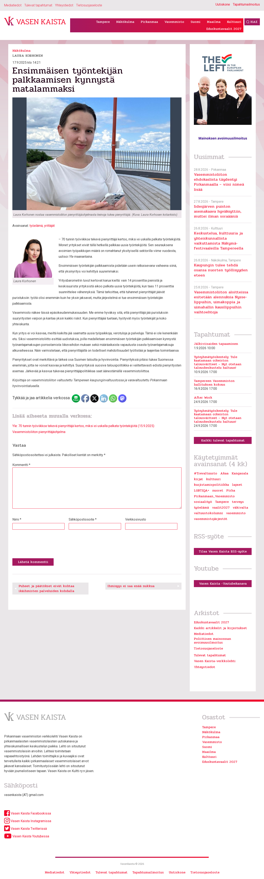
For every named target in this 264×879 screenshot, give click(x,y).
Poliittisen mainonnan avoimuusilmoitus (212, 640)
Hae (253, 21)
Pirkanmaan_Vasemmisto (214, 496)
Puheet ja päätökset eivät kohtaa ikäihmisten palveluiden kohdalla (46, 588)
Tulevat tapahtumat (38, 5)
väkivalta (240, 507)
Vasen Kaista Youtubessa (30, 836)
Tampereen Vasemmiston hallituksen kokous (214, 382)
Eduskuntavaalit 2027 (223, 28)
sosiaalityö (203, 502)
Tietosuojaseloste (89, 5)
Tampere (103, 21)
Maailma (213, 21)
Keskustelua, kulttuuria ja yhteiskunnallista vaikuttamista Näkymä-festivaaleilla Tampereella (218, 240)
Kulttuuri (234, 21)
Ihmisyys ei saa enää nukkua (130, 586)
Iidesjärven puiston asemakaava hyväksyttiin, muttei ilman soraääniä (217, 211)
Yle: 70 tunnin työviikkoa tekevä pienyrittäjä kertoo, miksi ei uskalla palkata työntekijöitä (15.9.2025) (83, 426)
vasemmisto (236, 513)
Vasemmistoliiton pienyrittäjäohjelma (38, 432)
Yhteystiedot (64, 5)
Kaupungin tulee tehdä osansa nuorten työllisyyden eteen (221, 270)
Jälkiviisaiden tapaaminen (216, 344)
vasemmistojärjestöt (210, 519)
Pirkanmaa (149, 21)
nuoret (217, 490)
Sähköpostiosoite (83, 519)
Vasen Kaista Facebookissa (30, 813)
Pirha (230, 490)
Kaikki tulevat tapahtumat (223, 440)
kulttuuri (213, 479)
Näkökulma (125, 21)
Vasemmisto (174, 21)
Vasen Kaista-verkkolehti (215, 661)
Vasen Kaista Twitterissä (28, 829)
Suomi (195, 21)
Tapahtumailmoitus (246, 4)
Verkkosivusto (135, 519)
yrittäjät (49, 226)
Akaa (224, 473)
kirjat (198, 479)
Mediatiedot (12, 5)
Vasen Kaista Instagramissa (30, 821)
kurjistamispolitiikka (211, 485)
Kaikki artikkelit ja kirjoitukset (220, 628)
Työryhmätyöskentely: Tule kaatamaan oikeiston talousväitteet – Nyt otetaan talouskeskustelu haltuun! (217, 362)
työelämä (36, 226)
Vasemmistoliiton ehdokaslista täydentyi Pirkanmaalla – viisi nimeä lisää (219, 181)
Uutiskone (223, 4)
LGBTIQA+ (201, 490)
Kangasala (240, 473)
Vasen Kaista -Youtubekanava (223, 583)
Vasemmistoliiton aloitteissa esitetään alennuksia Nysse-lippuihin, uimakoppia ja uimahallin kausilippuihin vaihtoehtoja (221, 302)
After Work (203, 397)
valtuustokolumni (208, 513)
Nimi (16, 519)
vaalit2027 (221, 507)
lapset (237, 485)
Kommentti (21, 465)
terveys (238, 502)
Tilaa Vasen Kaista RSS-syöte (223, 551)
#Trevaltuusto (205, 473)
